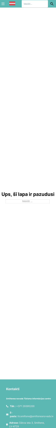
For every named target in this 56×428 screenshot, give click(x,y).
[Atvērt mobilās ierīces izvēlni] (2, 4)
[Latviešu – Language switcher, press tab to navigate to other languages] (12, 3)
